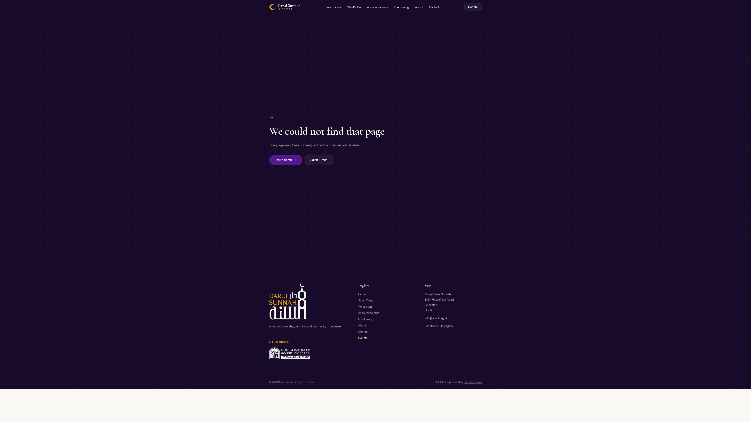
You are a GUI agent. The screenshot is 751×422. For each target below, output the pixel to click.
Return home (283, 160)
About (419, 7)
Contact (434, 7)
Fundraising (401, 7)
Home (362, 294)
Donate (473, 7)
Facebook (431, 326)
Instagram (447, 326)
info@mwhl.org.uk (436, 318)
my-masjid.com (473, 382)
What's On (354, 7)
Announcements (377, 7)
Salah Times (333, 7)
